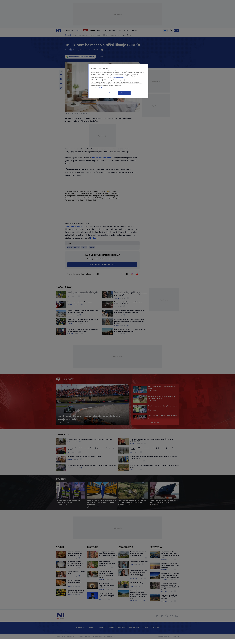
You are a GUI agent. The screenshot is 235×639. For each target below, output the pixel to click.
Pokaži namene (111, 93)
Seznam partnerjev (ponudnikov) (99, 87)
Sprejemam (124, 93)
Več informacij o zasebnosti (116, 77)
